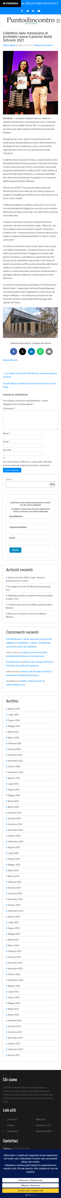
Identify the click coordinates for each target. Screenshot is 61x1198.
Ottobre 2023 (14, 905)
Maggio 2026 (14, 726)
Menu (58, 21)
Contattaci (12, 1119)
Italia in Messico (10, 45)
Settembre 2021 (15, 1049)
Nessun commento (44, 45)
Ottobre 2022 (14, 974)
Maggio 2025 (14, 795)
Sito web (7, 450)
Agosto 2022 (14, 986)
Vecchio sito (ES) (44, 1131)
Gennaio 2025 (14, 818)
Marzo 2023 (13, 945)
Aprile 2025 (13, 801)
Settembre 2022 (15, 980)
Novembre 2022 (15, 968)
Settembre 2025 (15, 772)
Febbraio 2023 (14, 951)
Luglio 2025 (13, 784)
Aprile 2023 (13, 940)
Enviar (15, 550)
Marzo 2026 (13, 738)
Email (6, 441)
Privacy (10, 1125)
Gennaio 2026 (14, 749)
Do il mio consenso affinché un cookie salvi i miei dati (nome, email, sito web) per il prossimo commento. (27, 464)
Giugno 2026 (14, 720)
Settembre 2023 (15, 911)
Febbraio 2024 (14, 882)
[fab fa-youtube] (39, 11)
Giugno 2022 (14, 997)
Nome (6, 433)
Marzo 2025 (13, 807)
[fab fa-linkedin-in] (33, 11)
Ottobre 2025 (14, 766)
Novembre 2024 (15, 830)
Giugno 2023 (14, 928)
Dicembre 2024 (15, 824)
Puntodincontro (13, 662)
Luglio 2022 (13, 991)
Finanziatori (12, 1131)
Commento (9, 408)
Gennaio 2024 (14, 888)
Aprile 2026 (13, 732)
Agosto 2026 (14, 709)
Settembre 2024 (15, 841)
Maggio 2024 (14, 864)
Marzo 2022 (13, 1015)
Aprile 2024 (13, 870)
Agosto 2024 (14, 847)
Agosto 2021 (14, 1055)
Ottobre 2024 (14, 836)
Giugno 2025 (14, 789)
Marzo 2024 (13, 876)
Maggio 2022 (14, 1003)
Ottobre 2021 (14, 1043)
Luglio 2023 (13, 922)
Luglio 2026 (13, 714)
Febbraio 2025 (14, 813)
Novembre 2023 (15, 899)
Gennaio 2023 (14, 957)
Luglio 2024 (13, 853)
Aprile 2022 (13, 1009)
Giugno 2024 (14, 859)
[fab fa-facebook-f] (22, 11)
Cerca (8, 479)
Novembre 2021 (15, 1038)
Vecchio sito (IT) (43, 1125)
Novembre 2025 (15, 761)
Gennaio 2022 (14, 1026)
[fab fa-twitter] (27, 11)
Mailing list (41, 1119)
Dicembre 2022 (15, 963)
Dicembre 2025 (15, 755)
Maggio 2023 (14, 934)
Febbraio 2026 (14, 743)
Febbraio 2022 (14, 1020)
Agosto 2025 (14, 778)
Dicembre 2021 (15, 1032)
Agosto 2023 (14, 916)
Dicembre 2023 (15, 893)
